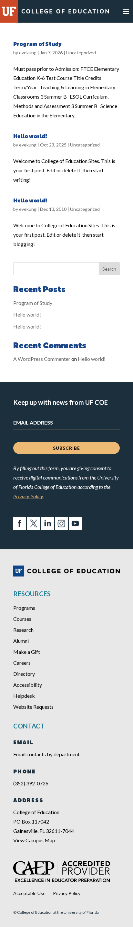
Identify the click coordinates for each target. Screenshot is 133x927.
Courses (22, 619)
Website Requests (33, 707)
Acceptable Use (29, 893)
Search (109, 269)
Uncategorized (81, 52)
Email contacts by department (46, 754)
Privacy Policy (28, 496)
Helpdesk (24, 696)
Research (23, 630)
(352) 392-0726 (30, 783)
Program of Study (37, 44)
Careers (22, 663)
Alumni (21, 641)
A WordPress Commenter (41, 359)
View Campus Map (34, 840)
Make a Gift (26, 652)
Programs (24, 608)
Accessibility (27, 685)
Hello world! (30, 136)
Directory (24, 674)
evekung (27, 52)
